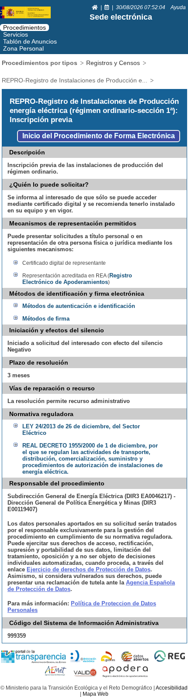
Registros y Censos (113, 62)
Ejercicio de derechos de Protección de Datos (88, 569)
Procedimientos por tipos (39, 62)
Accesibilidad (172, 688)
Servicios (15, 34)
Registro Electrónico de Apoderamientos (77, 278)
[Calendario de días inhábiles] (107, 7)
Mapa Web (95, 694)
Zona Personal (23, 48)
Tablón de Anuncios (30, 41)
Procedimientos (24, 27)
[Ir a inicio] (95, 7)
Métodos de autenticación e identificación (78, 306)
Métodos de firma (46, 318)
